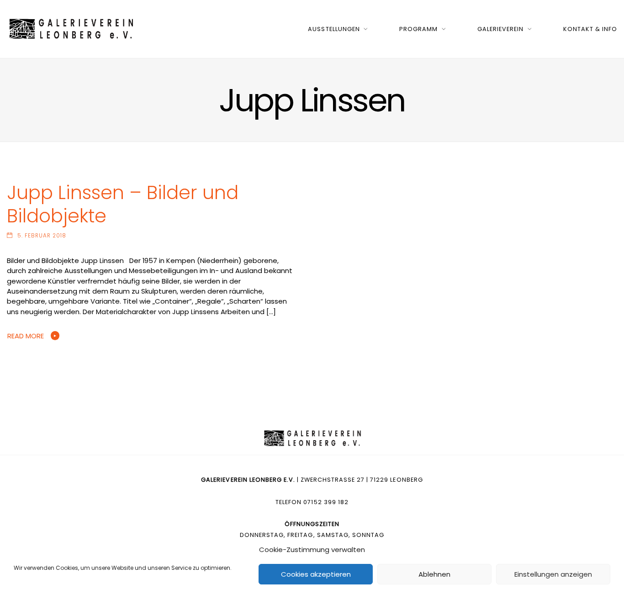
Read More (25, 336)
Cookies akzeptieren (316, 574)
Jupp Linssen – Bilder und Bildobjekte (122, 204)
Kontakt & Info (590, 29)
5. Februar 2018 (41, 235)
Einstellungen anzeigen (553, 574)
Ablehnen (434, 574)
